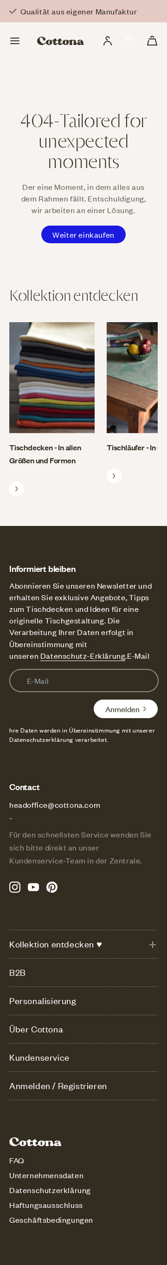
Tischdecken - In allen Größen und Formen (45, 453)
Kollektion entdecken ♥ (55, 944)
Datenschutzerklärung (50, 1190)
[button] (129, 40)
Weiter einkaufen (83, 234)
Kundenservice (39, 1057)
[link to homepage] (60, 41)
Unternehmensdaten (46, 1175)
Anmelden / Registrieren (58, 1085)
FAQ (16, 1160)
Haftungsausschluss (46, 1205)
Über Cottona (36, 1029)
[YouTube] (33, 887)
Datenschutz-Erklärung (83, 655)
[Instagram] (14, 887)
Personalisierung (43, 1000)
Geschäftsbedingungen (51, 1219)
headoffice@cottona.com (54, 804)
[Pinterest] (52, 887)
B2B (17, 972)
